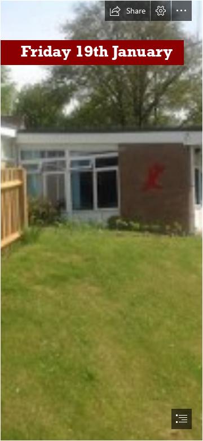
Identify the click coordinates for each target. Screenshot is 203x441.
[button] (127, 11)
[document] (101, 220)
